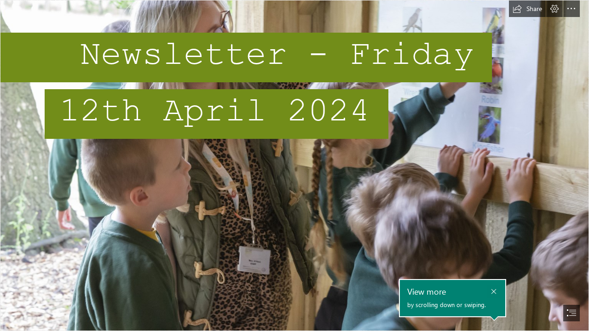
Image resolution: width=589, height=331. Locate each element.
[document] (294, 165)
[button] (527, 8)
